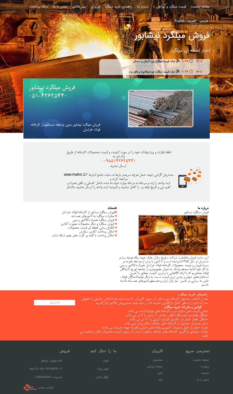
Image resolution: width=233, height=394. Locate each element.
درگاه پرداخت (39, 7)
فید (160, 380)
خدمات (205, 373)
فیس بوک (102, 369)
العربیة (192, 21)
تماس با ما (60, 7)
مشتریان (157, 360)
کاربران (95, 7)
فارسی (203, 21)
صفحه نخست (200, 7)
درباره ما (142, 7)
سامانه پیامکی (154, 366)
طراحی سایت (45, 387)
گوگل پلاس (102, 377)
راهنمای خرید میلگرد (118, 7)
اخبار (160, 373)
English (179, 21)
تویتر (105, 360)
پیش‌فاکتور (79, 7)
